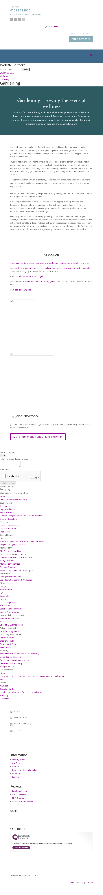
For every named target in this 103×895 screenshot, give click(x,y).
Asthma (3, 506)
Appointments (80, 39)
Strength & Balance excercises (13, 625)
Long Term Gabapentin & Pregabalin (16, 580)
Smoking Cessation (8, 519)
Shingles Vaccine (7, 666)
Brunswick (15, 14)
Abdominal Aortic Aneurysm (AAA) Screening (19, 653)
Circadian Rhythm (7, 689)
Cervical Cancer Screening (11, 663)
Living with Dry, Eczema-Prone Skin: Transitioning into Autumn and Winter (32, 676)
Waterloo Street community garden (40, 281)
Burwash (36, 14)
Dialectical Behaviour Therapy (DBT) (16, 557)
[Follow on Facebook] (11, 19)
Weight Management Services (13, 544)
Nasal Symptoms (7, 602)
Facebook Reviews (20, 791)
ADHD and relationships (10, 551)
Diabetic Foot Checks (9, 528)
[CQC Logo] (21, 839)
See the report (21, 847)
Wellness (4, 76)
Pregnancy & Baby (8, 644)
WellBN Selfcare (7, 73)
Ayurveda (4, 685)
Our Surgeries (18, 763)
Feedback (16, 777)
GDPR (72, 882)
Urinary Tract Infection (9, 612)
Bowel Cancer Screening (10, 657)
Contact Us (17, 766)
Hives (2, 673)
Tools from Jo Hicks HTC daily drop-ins (17, 570)
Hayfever (4, 599)
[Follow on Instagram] (19, 19)
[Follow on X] (15, 19)
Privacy (80, 882)
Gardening (4, 79)
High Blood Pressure (9, 509)
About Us (16, 773)
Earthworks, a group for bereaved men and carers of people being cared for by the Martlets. (50, 268)
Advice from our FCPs (9, 618)
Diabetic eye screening (10, 525)
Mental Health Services (10, 564)
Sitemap (89, 882)
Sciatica (3, 621)
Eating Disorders (7, 560)
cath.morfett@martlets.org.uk (30, 276)
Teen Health (5, 647)
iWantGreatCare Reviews (23, 801)
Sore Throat (5, 605)
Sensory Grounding (8, 567)
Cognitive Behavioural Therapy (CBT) (16, 554)
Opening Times (18, 759)
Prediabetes (5, 531)
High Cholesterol (7, 512)
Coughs (3, 586)
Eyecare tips (5, 596)
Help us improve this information (14, 459)
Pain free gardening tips (20, 289)
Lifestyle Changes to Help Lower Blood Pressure (21, 515)
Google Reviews (19, 794)
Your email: (5, 469)
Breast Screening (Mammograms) (15, 660)
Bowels (3, 496)
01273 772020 (20, 10)
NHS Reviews (18, 798)
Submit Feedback (8, 483)
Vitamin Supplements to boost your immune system (22, 541)
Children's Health (7, 637)
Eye (1, 592)
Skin (1, 679)
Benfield (26, 14)
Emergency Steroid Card (10, 576)
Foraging (5, 489)
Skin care (4, 538)
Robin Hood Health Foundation (25, 770)
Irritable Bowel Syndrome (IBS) (13, 499)
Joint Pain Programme (9, 631)
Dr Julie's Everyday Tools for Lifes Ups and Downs (21, 692)
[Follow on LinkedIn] (23, 19)
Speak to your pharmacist (11, 608)
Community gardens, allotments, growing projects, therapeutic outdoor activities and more (50, 263)
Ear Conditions (6, 589)
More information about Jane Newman (38, 436)
